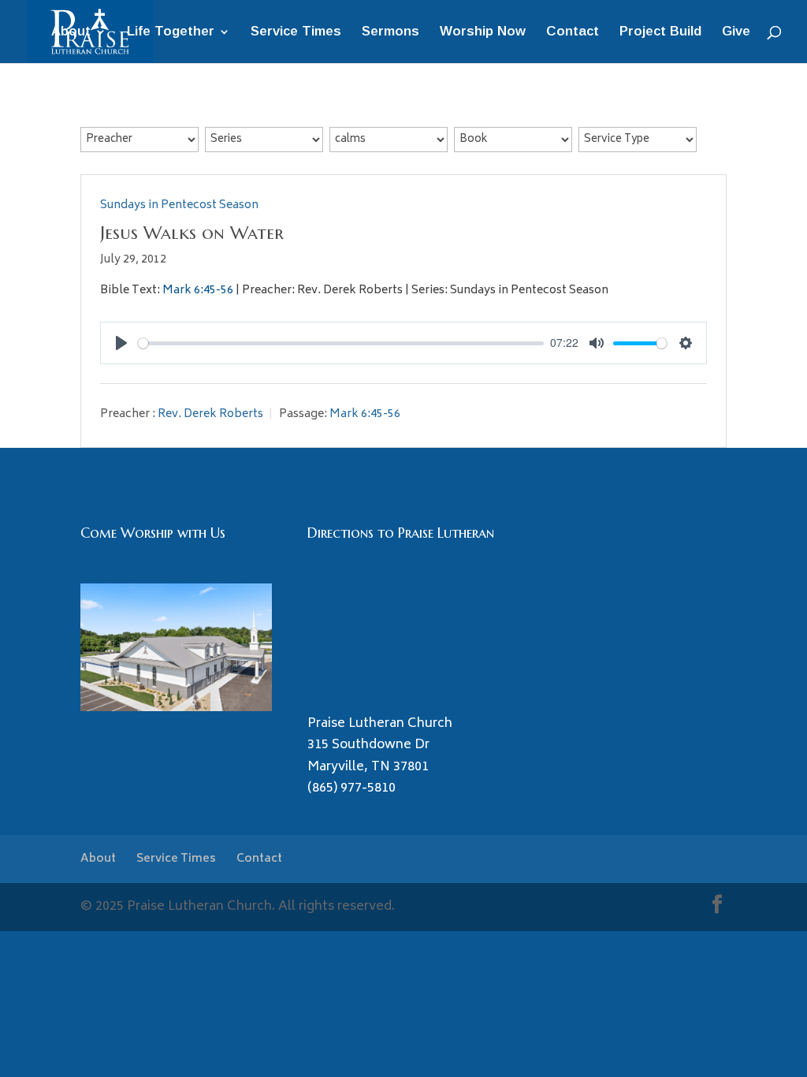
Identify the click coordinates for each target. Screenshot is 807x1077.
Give (736, 32)
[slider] (341, 343)
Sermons (390, 32)
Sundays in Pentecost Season (179, 205)
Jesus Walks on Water (192, 233)
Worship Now (483, 32)
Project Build (660, 32)
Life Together (170, 32)
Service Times (296, 32)
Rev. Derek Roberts (210, 414)
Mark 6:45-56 (197, 290)
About (71, 32)
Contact (572, 32)
